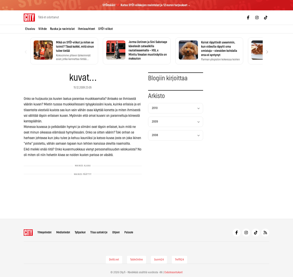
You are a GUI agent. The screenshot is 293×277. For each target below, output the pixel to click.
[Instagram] (257, 17)
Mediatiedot (63, 232)
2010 (155, 108)
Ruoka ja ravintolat (62, 28)
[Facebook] (248, 17)
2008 (155, 135)
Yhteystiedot (44, 232)
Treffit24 (179, 259)
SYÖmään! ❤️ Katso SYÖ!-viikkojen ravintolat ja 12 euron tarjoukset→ (146, 5)
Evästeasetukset (173, 272)
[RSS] (265, 233)
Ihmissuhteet (86, 28)
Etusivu (30, 28)
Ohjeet (116, 232)
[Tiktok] (265, 17)
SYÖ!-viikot (105, 28)
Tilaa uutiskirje (98, 232)
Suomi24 (159, 259)
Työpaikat (80, 232)
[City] (28, 232)
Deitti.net (114, 259)
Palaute (128, 232)
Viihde (42, 28)
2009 (155, 121)
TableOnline (136, 259)
